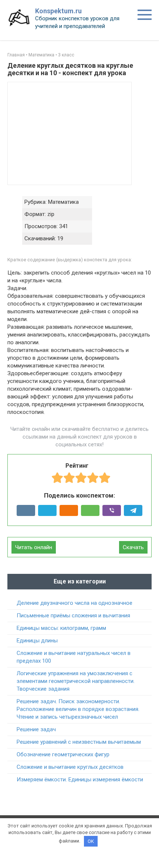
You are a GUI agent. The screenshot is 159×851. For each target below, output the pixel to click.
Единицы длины (37, 640)
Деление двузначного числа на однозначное (74, 603)
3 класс (66, 54)
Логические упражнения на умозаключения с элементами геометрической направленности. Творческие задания (76, 681)
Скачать (133, 547)
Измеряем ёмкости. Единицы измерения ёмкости (80, 779)
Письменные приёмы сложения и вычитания (73, 615)
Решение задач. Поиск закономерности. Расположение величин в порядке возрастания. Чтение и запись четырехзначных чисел (78, 709)
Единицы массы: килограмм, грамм (61, 628)
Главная (16, 54)
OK (91, 841)
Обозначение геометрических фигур (63, 754)
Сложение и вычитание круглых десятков (70, 767)
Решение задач (36, 729)
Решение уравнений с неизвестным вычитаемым (79, 742)
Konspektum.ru (58, 11)
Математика (41, 54)
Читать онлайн (33, 547)
